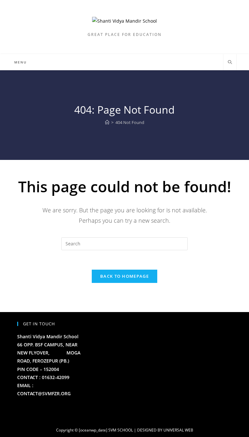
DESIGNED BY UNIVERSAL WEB (165, 430)
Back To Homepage (124, 276)
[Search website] (229, 62)
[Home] (107, 122)
